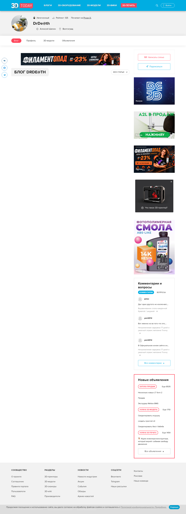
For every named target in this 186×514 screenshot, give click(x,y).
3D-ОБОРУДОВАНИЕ (69, 5)
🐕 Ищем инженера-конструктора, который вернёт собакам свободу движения (153, 441)
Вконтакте (116, 476)
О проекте (16, 476)
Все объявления (153, 451)
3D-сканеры (50, 486)
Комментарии (146, 292)
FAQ (13, 496)
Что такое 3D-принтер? (156, 207)
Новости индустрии (87, 476)
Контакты (138, 471)
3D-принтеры (51, 476)
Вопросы (161, 292)
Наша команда (141, 480)
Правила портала (19, 486)
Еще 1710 (166, 409)
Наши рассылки (119, 486)
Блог (16, 40)
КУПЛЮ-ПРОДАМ (147, 387)
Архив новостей (86, 496)
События (82, 486)
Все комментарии (153, 363)
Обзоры (82, 491)
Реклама (26, 62)
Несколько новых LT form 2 (150, 392)
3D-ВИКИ (112, 5)
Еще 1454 (166, 432)
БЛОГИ (48, 5)
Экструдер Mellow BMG (148, 403)
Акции (81, 481)
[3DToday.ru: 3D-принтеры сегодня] (22, 7)
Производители (52, 496)
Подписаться (156, 66)
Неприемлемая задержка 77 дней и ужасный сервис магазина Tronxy (153, 329)
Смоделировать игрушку (149, 415)
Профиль (31, 40)
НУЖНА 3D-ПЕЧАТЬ (148, 433)
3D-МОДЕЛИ (94, 5)
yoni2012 (148, 318)
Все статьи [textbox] (118, 72)
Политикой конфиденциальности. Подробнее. (144, 507)
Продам (141, 398)
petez (146, 299)
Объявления (68, 40)
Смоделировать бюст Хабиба (151, 426)
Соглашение (17, 481)
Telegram (115, 481)
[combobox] (120, 72)
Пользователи (18, 491)
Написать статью (156, 57)
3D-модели (48, 40)
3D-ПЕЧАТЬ (128, 5)
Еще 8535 (166, 386)
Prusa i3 (87, 18)
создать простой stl (146, 421)
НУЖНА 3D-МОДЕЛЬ (148, 410)
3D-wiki (48, 491)
